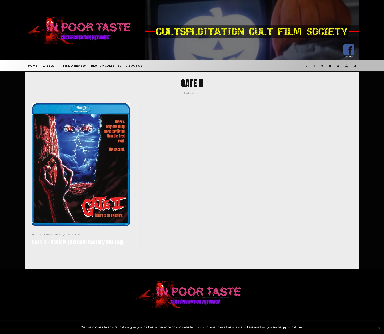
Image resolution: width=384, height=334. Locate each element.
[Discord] (338, 65)
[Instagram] (314, 65)
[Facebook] (299, 65)
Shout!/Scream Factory (70, 234)
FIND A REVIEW (74, 65)
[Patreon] (322, 65)
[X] (306, 65)
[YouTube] (330, 65)
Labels (48, 65)
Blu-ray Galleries (106, 65)
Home (32, 65)
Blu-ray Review (42, 234)
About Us (134, 65)
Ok (301, 327)
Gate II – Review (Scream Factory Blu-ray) (78, 242)
